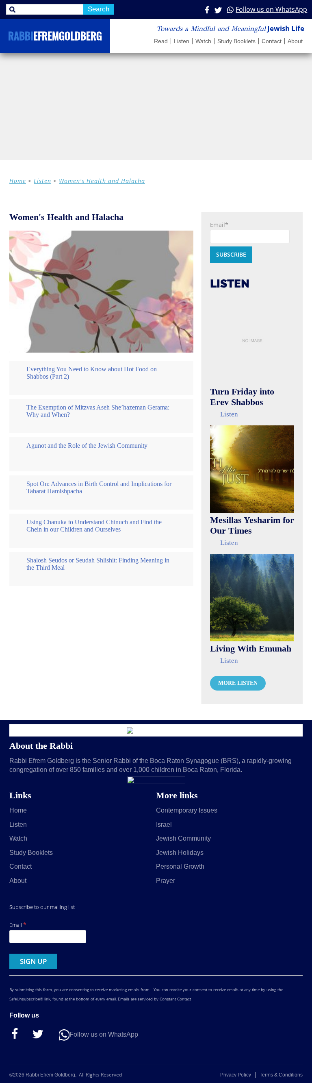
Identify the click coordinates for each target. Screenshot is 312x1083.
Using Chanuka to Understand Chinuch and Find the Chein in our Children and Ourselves (94, 526)
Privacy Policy (235, 1075)
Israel (164, 824)
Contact (272, 41)
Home (17, 181)
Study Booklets (236, 41)
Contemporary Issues (186, 810)
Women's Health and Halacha (102, 181)
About (295, 41)
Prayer (165, 880)
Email (17, 924)
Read (161, 41)
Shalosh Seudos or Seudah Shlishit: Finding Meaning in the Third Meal (97, 564)
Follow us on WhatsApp (271, 9)
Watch (203, 41)
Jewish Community (183, 838)
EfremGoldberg (55, 37)
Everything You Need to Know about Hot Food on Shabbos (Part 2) (91, 373)
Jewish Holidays (180, 852)
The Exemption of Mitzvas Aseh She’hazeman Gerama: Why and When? (97, 411)
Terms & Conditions (281, 1075)
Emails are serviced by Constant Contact (154, 999)
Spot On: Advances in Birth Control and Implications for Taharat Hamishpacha (98, 487)
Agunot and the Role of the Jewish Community (86, 445)
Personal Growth (180, 866)
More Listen (238, 683)
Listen (181, 41)
